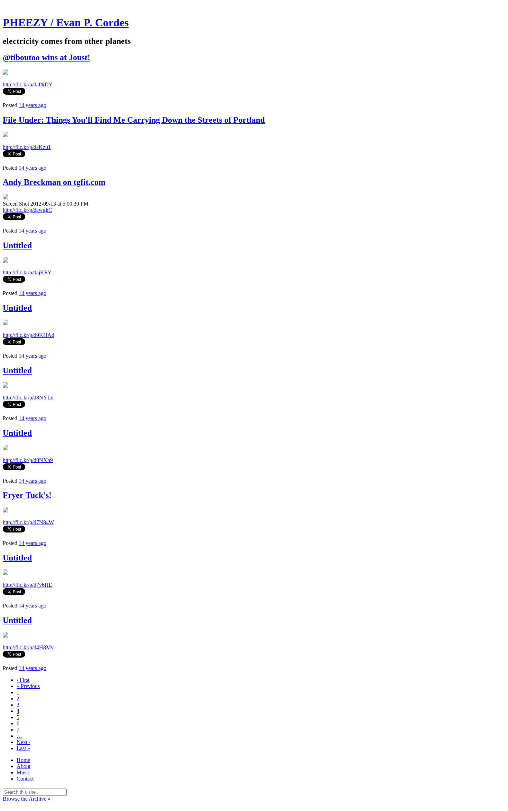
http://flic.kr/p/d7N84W (28, 522)
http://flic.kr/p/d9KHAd (28, 335)
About (23, 766)
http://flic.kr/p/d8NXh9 (28, 460)
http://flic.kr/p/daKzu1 (27, 147)
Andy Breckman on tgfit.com (54, 182)
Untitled (17, 245)
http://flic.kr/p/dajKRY (27, 272)
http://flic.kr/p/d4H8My (28, 647)
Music (23, 772)
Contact (25, 779)
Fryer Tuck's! (27, 495)
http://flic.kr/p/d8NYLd (28, 397)
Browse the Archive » (26, 799)
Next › (23, 742)
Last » (23, 748)
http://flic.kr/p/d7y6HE (27, 585)
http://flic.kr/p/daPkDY (28, 84)
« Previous (28, 686)
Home (23, 760)
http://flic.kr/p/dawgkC (27, 210)
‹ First (23, 680)
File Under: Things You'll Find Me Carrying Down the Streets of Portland (134, 119)
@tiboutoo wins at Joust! (46, 57)
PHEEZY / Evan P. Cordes (66, 22)
